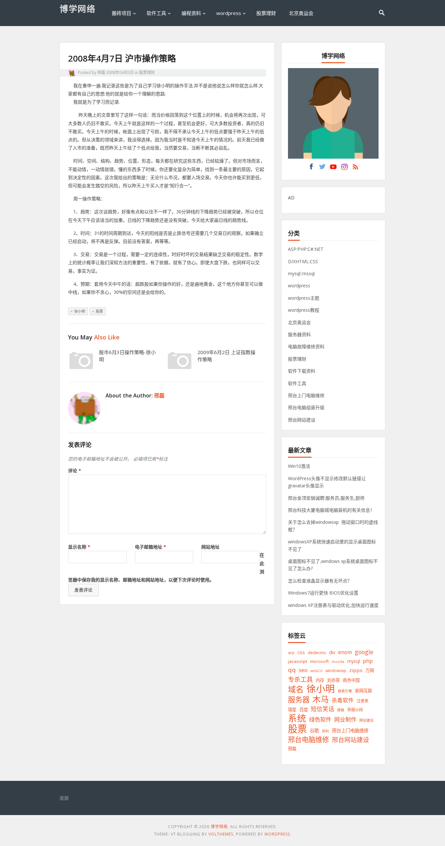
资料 (325, 731)
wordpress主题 (303, 298)
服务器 (298, 699)
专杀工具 (300, 679)
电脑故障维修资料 (306, 346)
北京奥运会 (301, 13)
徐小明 (79, 311)
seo (303, 670)
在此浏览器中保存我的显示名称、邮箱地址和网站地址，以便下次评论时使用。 (166, 567)
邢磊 (101, 72)
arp (291, 652)
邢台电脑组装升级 (306, 407)
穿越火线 (355, 709)
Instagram (344, 168)
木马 (320, 699)
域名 (296, 689)
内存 (320, 680)
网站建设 (366, 720)
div (332, 652)
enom (345, 652)
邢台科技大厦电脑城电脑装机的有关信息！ (331, 510)
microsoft (319, 661)
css (301, 652)
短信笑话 (322, 709)
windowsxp (335, 670)
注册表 (362, 701)
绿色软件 (320, 719)
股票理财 (266, 13)
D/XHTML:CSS (303, 261)
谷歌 (314, 730)
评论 (74, 470)
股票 (99, 311)
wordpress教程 (303, 310)
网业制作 (345, 719)
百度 (303, 709)
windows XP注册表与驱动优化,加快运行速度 (333, 605)
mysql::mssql (301, 273)
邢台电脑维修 (308, 739)
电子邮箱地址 (150, 547)
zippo (356, 670)
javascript (297, 661)
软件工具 (156, 13)
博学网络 (77, 9)
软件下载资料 (301, 371)
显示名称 (79, 547)
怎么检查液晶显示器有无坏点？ (320, 581)
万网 (370, 670)
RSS (355, 168)
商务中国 (351, 680)
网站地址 (210, 547)
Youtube (333, 168)
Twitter (322, 168)
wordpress (228, 13)
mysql (353, 661)
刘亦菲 (333, 680)
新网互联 (363, 691)
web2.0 (316, 670)
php (368, 661)
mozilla (338, 661)
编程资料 (191, 13)
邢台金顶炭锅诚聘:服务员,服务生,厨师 (326, 498)
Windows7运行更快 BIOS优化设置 (323, 593)
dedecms (317, 652)
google (364, 652)
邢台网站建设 (301, 420)
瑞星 (292, 709)
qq (292, 670)
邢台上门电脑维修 (306, 395)
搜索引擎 (345, 691)
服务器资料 (299, 334)
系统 (297, 718)
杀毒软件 (343, 700)
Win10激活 (299, 466)
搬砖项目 (121, 13)
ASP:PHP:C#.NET (305, 249)
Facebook (311, 168)
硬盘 (340, 710)
